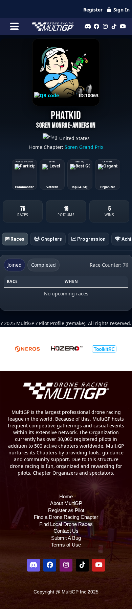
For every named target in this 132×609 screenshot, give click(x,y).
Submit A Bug (66, 538)
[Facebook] (96, 26)
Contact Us (66, 531)
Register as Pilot (66, 510)
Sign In (121, 9)
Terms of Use (66, 545)
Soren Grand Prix (84, 147)
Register (93, 9)
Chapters (51, 239)
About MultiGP (66, 503)
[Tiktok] (114, 26)
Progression (91, 239)
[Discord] (87, 26)
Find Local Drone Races (66, 524)
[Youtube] (122, 26)
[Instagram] (105, 26)
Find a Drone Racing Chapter (66, 517)
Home (66, 496)
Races (16, 239)
